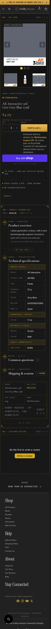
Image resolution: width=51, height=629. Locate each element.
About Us (9, 566)
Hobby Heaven (19, 623)
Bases (7, 511)
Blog (7, 577)
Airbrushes (9, 522)
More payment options (25, 164)
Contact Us (9, 551)
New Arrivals (10, 525)
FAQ (7, 547)
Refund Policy (10, 540)
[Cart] (45, 9)
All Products (10, 507)
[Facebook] (18, 601)
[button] (10, 79)
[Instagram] (22, 601)
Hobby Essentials (18, 93)
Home (4, 93)
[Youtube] (27, 601)
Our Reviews (10, 573)
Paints (32, 93)
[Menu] (3, 9)
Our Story (9, 569)
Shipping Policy (11, 544)
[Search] (9, 9)
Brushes (8, 514)
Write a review (24, 455)
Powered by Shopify (34, 623)
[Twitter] (31, 601)
